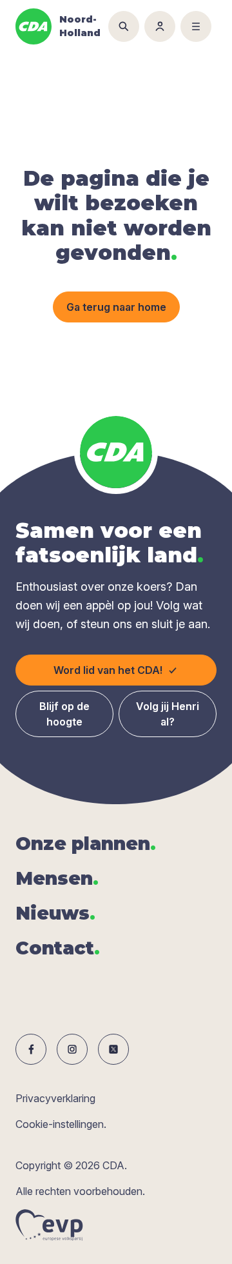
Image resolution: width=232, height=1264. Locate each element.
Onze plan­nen (85, 843)
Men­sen (57, 878)
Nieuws (55, 913)
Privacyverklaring (55, 1098)
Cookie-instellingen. (60, 1124)
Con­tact (57, 948)
